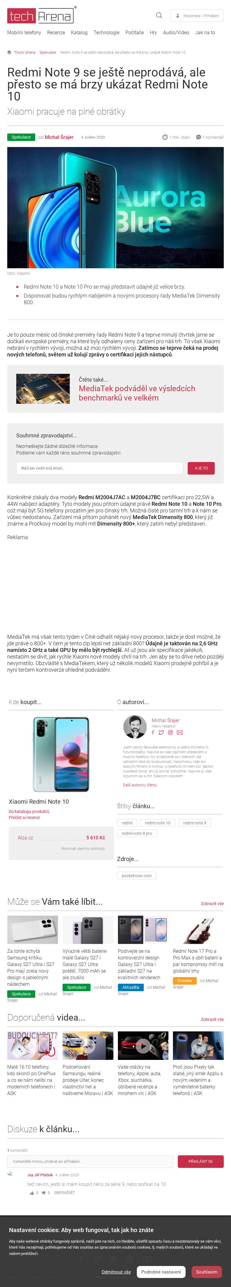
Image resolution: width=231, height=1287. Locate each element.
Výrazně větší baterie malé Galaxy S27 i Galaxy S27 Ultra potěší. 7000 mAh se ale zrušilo (84, 964)
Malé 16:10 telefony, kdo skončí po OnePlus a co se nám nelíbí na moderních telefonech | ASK (31, 1080)
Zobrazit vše (212, 904)
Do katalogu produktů (29, 811)
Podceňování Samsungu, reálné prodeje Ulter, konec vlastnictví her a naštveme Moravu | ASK (88, 1080)
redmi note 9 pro (137, 833)
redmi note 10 (158, 822)
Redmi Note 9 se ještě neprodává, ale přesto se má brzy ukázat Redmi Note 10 (123, 52)
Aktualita (130, 987)
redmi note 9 (194, 822)
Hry (153, 32)
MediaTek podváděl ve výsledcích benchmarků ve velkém (137, 393)
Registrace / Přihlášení (201, 16)
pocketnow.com (137, 875)
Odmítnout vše (116, 1272)
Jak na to (205, 32)
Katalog (79, 32)
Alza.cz (25, 838)
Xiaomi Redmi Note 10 (39, 801)
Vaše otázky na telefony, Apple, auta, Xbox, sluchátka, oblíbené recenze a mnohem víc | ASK (139, 1080)
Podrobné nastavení (161, 1272)
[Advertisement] (115, 583)
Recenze (56, 32)
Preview (184, 980)
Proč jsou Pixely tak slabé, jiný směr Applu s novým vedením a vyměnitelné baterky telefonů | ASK (198, 1080)
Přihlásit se (201, 1162)
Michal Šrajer (59, 137)
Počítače (134, 32)
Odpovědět (64, 1193)
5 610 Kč (95, 838)
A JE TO (201, 468)
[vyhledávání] (159, 15)
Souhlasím (206, 1272)
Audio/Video (176, 32)
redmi (127, 822)
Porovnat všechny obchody (83, 848)
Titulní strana (24, 52)
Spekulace (48, 52)
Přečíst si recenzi (24, 817)
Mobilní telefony (24, 32)
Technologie (106, 32)
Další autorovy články (140, 785)
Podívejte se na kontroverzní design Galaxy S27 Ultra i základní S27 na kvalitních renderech (139, 964)
